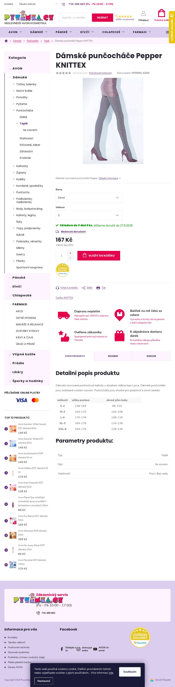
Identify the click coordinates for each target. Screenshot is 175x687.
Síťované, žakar (30, 145)
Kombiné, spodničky (29, 186)
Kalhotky (22, 166)
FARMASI (19, 304)
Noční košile (24, 91)
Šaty (19, 222)
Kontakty (8, 4)
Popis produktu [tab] (75, 356)
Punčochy (23, 192)
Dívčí (17, 286)
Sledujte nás (70, 649)
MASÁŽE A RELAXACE (29, 324)
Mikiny (20, 248)
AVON (17, 68)
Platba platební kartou (19, 662)
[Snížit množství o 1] (70, 258)
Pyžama (21, 104)
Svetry (20, 254)
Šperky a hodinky (27, 381)
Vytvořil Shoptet (163, 680)
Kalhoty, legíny (26, 215)
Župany (21, 173)
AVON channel (104, 649)
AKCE (19, 311)
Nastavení (43, 681)
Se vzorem (30, 130)
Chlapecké (22, 295)
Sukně (20, 235)
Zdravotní (26, 151)
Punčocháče (24, 110)
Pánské (18, 277)
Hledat (102, 18)
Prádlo (18, 363)
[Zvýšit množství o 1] (70, 253)
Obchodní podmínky (18, 652)
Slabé (23, 117)
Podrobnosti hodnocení (100, 73)
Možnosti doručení (73, 231)
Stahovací (26, 138)
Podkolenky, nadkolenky (24, 200)
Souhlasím (129, 672)
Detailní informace (108, 178)
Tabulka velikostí (27, 4)
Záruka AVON (15, 667)
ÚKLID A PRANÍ (25, 344)
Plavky (20, 261)
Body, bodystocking (29, 209)
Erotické (25, 158)
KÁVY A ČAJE (24, 337)
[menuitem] (15, 32)
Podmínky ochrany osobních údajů (26, 657)
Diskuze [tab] (151, 356)
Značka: (64, 297)
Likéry (17, 372)
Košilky (20, 179)
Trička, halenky (26, 84)
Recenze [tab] (113, 356)
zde (111, 673)
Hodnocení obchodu (19, 647)
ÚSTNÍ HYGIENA (26, 318)
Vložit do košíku (102, 256)
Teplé (24, 123)
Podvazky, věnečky (29, 241)
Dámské (20, 77)
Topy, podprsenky (28, 228)
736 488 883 (48, 613)
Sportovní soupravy (29, 267)
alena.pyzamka (87, 649)
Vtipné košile (24, 354)
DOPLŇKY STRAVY (27, 331)
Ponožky (22, 97)
